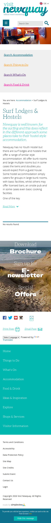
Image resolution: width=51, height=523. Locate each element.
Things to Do (11, 360)
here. (30, 514)
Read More (9, 206)
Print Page (8, 329)
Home (7, 351)
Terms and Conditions (13, 442)
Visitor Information (15, 425)
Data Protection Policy (13, 455)
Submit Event (9, 474)
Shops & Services (13, 416)
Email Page (31, 329)
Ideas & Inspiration (15, 397)
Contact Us (8, 480)
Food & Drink (11, 388)
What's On (10, 369)
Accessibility (8, 448)
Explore (8, 407)
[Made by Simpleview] (14, 505)
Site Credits (8, 467)
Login (5, 486)
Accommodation (23, 100)
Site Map (7, 461)
